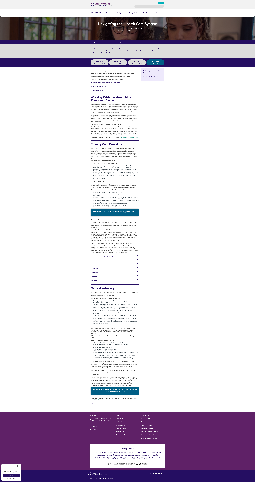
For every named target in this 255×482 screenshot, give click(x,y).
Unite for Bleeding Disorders (149, 438)
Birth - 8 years (99, 62)
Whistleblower (120, 431)
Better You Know (146, 422)
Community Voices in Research (149, 435)
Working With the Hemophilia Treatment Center (106, 82)
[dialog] (11, 472)
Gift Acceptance (120, 425)
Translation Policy (121, 435)
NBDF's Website (145, 418)
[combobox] (17, 466)
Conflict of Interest (121, 428)
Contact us (145, 3)
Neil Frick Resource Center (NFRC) (150, 431)
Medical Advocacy (98, 90)
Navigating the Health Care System (114, 42)
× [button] (19, 465)
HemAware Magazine (147, 428)
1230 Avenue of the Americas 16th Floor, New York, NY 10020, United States (101, 420)
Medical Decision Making (150, 77)
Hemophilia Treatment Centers (129, 137)
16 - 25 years (137, 62)
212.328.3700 (95, 426)
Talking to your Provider (100, 400)
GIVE (161, 3)
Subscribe (138, 3)
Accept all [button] (11, 475)
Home (92, 42)
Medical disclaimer (121, 422)
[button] (11, 478)
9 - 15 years (118, 62)
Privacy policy (119, 418)
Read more (15, 472)
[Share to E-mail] (163, 42)
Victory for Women (146, 425)
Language (152, 3)
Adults (155, 62)
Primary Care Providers (99, 86)
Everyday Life (99, 42)
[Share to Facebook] (161, 42)
